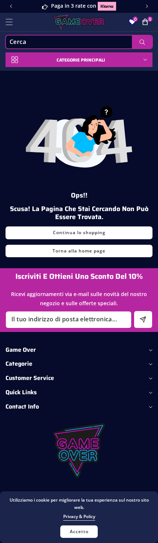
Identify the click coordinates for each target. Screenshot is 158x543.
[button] (146, 6)
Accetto (79, 531)
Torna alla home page (79, 251)
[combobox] (79, 42)
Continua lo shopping (79, 232)
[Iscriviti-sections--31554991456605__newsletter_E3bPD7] (143, 319)
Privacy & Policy (79, 516)
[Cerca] (142, 42)
